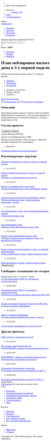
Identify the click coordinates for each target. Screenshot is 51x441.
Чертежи (10, 28)
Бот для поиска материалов (18, 421)
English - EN (17, 12)
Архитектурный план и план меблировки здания (23, 198)
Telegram (10, 432)
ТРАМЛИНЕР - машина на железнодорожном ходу (24, 357)
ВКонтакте (11, 430)
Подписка (10, 33)
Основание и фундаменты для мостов (18, 368)
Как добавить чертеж (15, 418)
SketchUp (10, 56)
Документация (12, 416)
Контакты (10, 35)
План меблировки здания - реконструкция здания (23, 263)
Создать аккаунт (13, 17)
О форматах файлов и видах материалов (19, 151)
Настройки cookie (14, 398)
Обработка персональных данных (21, 395)
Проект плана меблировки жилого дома (19, 236)
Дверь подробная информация (14, 315)
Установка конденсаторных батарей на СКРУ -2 (22, 379)
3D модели (11, 83)
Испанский (11, 85)
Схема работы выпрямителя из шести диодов (21, 326)
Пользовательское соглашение (19, 393)
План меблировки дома (11, 225)
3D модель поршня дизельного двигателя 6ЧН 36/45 (24, 304)
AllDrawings (6, 24)
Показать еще (7, 265)
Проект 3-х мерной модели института (18, 186)
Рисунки (10, 30)
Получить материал (10, 99)
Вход (8, 15)
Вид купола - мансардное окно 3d (16, 346)
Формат (9, 54)
